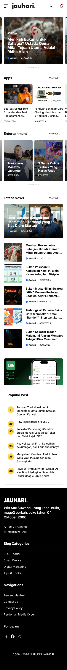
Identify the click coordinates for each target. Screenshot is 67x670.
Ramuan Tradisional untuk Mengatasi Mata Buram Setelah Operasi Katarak (36, 411)
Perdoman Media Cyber (19, 614)
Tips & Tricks (12, 573)
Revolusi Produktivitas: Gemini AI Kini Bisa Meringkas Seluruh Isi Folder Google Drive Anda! (37, 472)
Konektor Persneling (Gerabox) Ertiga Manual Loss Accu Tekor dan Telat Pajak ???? (36, 432)
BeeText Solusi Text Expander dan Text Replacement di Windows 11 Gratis (16, 114)
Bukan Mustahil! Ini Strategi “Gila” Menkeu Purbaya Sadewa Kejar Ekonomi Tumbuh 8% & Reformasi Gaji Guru (44, 296)
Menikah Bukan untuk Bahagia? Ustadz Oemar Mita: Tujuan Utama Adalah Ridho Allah (44, 251)
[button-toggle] (6, 6)
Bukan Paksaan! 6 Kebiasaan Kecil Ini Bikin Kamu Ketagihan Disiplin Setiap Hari (34, 45)
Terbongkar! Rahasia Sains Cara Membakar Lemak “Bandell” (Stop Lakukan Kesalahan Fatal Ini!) (44, 315)
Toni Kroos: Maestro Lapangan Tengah (15, 168)
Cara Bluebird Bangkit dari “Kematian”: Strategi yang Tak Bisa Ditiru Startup (31, 222)
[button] (51, 5)
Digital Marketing (15, 566)
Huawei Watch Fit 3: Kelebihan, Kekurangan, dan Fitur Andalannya (38, 445)
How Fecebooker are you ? (33, 421)
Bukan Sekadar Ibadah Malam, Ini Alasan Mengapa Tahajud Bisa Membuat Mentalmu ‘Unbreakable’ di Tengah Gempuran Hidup (44, 339)
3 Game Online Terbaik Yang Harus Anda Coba (48, 168)
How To (17, 33)
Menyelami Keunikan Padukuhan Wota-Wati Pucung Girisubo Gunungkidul (37, 458)
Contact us (11, 601)
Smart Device (13, 560)
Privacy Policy (13, 608)
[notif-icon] (61, 6)
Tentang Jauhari (14, 595)
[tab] (29, 67)
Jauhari (19, 58)
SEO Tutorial (12, 554)
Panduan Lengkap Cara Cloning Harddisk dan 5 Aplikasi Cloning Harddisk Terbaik (48, 114)
